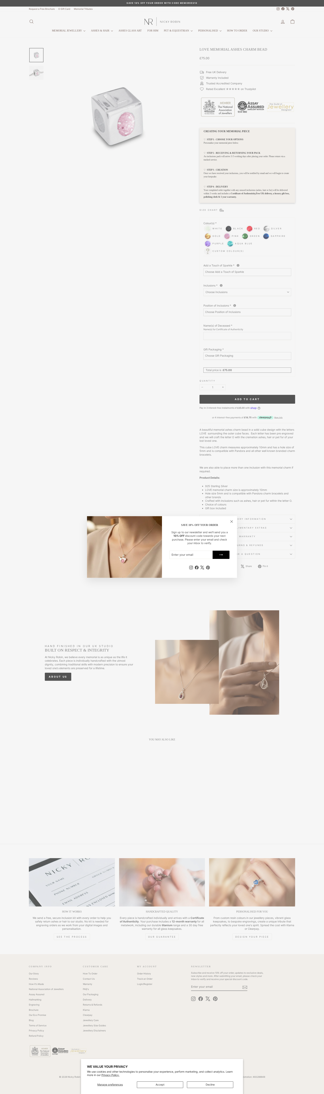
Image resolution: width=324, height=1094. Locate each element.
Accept (160, 1084)
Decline (210, 1084)
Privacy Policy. (110, 1075)
